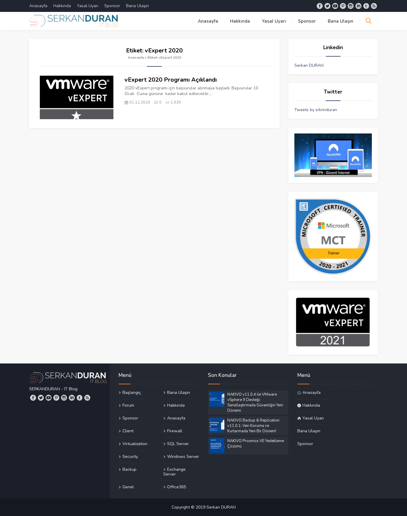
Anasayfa (38, 6)
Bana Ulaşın (137, 6)
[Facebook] (320, 6)
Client (127, 430)
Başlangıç (131, 392)
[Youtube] (335, 6)
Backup (129, 469)
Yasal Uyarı (87, 6)
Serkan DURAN (309, 65)
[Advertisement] (154, 173)
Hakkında (62, 6)
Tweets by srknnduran (315, 110)
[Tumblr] (366, 6)
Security (130, 456)
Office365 (176, 486)
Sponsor (112, 6)
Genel (128, 486)
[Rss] (374, 6)
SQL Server (178, 443)
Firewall (174, 430)
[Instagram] (351, 6)
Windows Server (183, 456)
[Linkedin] (358, 6)
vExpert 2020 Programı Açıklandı (171, 80)
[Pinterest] (343, 6)
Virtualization (134, 443)
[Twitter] (327, 6)
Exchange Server (174, 472)
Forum (128, 405)
